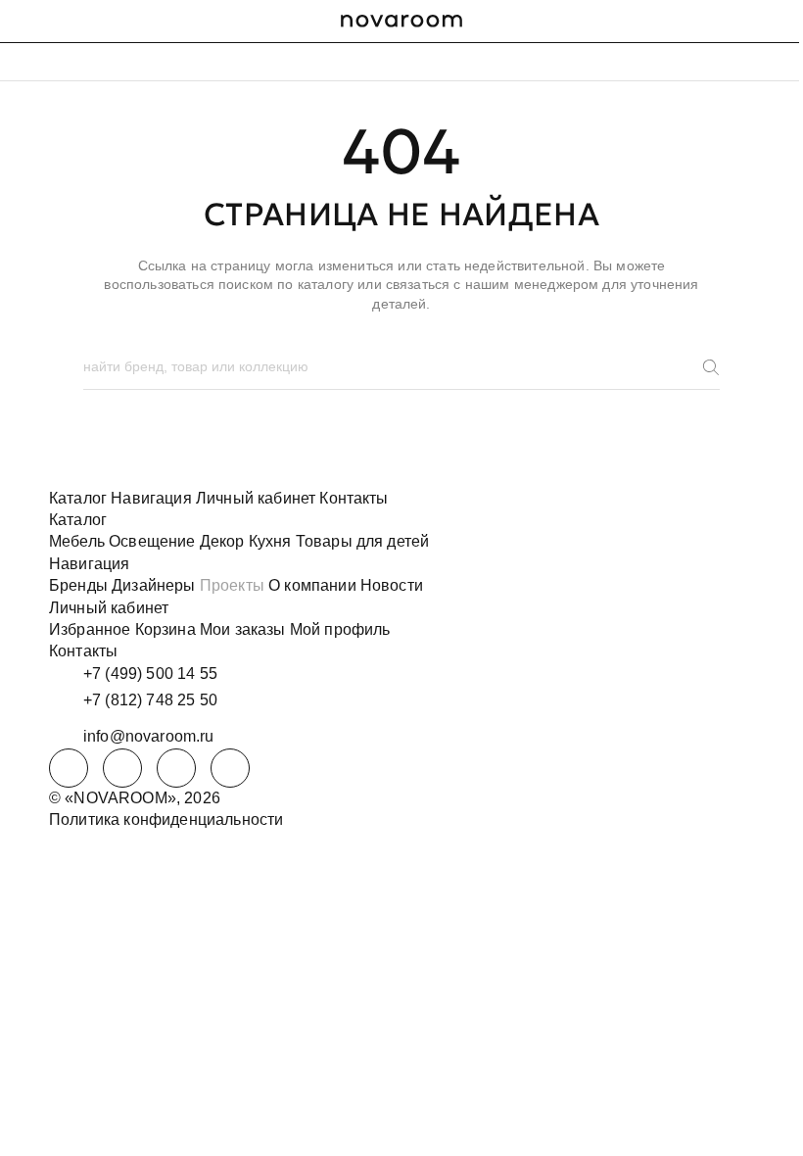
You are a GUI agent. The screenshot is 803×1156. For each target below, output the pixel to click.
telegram (68, 768)
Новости (391, 585)
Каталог (78, 498)
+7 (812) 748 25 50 (150, 700)
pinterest (230, 768)
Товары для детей (363, 541)
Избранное (89, 629)
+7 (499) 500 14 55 (150, 673)
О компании (312, 585)
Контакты (353, 498)
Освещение (152, 541)
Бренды (78, 585)
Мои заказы (243, 629)
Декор (222, 541)
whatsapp (122, 768)
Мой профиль (340, 629)
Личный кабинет (255, 498)
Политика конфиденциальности (166, 819)
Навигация (151, 498)
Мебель (77, 541)
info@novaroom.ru (148, 736)
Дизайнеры (153, 585)
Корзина (165, 629)
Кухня (270, 541)
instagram (176, 768)
